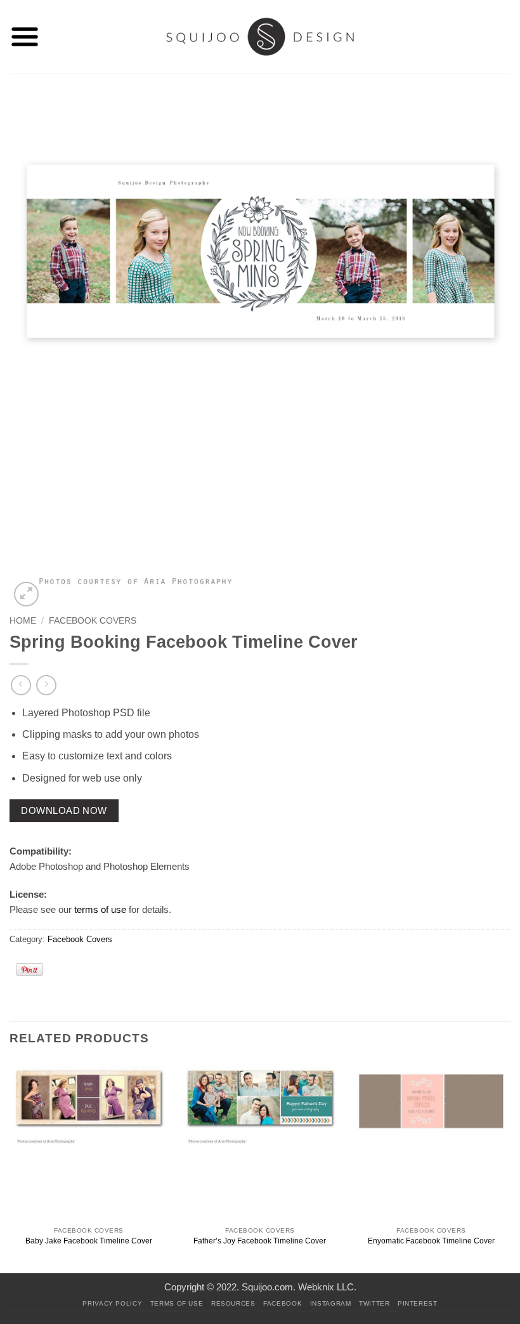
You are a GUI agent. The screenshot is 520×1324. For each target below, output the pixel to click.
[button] (25, 37)
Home (23, 621)
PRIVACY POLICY (112, 1303)
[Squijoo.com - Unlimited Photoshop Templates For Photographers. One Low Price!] (260, 36)
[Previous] (10, 1165)
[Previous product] (46, 685)
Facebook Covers (92, 621)
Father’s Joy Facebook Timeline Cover (259, 1240)
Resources (233, 1303)
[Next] (509, 1165)
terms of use (100, 909)
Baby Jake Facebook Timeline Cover (88, 1240)
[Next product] (20, 685)
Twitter (374, 1303)
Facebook (282, 1303)
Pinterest (418, 1303)
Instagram (330, 1303)
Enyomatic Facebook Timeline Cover (431, 1240)
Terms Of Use (177, 1303)
